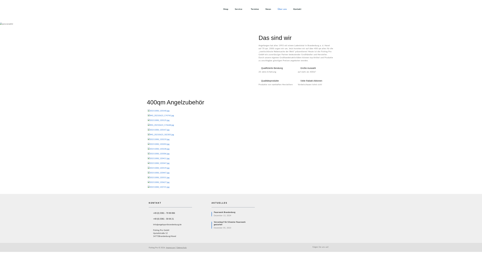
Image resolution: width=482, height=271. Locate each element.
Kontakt (297, 9)
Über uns (282, 9)
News (268, 9)
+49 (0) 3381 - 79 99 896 (164, 213)
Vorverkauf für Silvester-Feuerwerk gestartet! (230, 223)
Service (238, 9)
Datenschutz (181, 248)
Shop (225, 9)
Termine (255, 9)
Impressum (170, 248)
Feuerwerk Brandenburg (224, 212)
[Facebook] (331, 247)
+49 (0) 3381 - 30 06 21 (163, 219)
